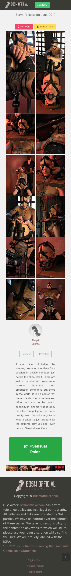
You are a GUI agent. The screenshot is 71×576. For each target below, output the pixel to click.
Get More (25, 26)
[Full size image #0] (20, 51)
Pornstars (44, 354)
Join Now (42, 4)
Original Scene (35, 560)
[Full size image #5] (50, 133)
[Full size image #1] (50, 51)
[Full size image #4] (20, 133)
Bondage (26, 354)
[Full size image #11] (50, 257)
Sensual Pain (46, 26)
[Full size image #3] (50, 92)
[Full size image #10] (20, 257)
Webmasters (35, 571)
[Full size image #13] (50, 299)
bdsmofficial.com (45, 496)
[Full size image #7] (50, 175)
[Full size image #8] (20, 216)
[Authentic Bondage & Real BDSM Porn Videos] (35, 470)
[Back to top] (65, 557)
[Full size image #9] (50, 216)
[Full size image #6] (20, 175)
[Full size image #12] (20, 299)
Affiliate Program (35, 566)
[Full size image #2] (20, 92)
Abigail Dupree (35, 342)
